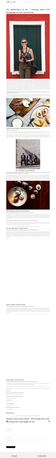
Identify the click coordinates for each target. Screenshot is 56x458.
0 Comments (12, 423)
